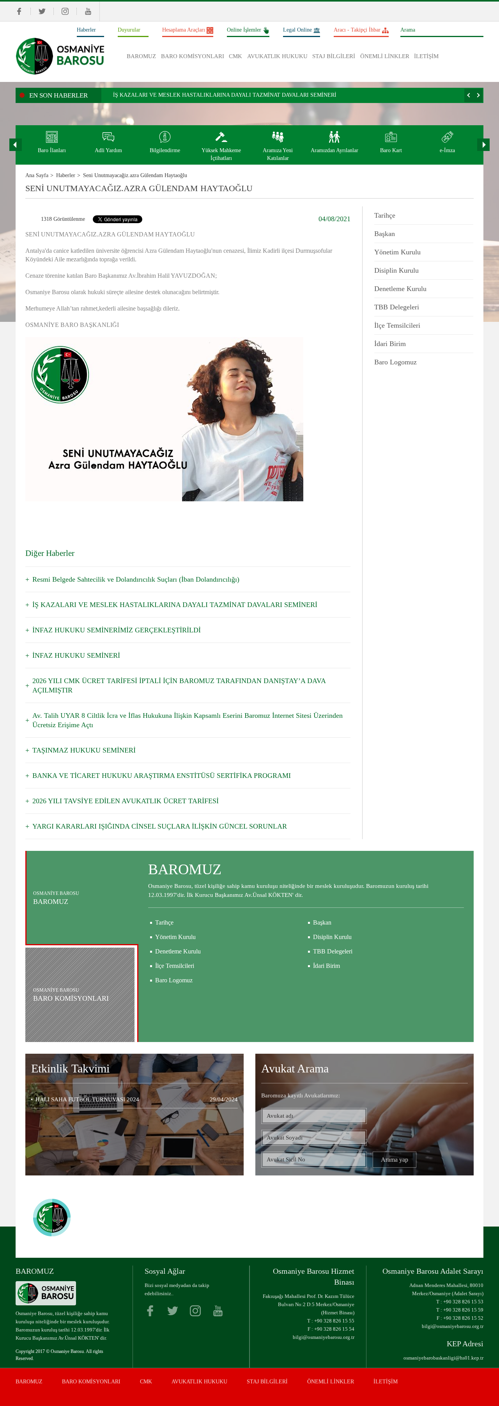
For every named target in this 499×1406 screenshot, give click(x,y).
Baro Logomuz (395, 362)
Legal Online (297, 30)
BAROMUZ (141, 56)
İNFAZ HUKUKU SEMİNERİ (76, 655)
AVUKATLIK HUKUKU (277, 56)
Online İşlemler (244, 30)
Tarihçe (384, 215)
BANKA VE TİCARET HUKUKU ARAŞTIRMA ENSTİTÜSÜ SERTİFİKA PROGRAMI (161, 775)
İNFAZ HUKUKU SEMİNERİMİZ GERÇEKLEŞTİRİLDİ (116, 630)
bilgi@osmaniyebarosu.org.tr (323, 1337)
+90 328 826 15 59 (463, 1310)
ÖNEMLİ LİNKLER (384, 56)
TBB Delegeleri (396, 307)
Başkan (384, 234)
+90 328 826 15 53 (463, 1302)
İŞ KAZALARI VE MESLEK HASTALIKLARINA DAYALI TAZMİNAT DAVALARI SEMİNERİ (224, 95)
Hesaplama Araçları (183, 30)
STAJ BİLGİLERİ (333, 56)
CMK (235, 56)
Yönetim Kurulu (397, 252)
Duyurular (129, 30)
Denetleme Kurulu (400, 289)
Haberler (86, 30)
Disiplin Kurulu (396, 270)
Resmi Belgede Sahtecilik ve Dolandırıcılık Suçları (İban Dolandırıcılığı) (135, 579)
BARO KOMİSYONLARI (192, 56)
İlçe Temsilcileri (397, 325)
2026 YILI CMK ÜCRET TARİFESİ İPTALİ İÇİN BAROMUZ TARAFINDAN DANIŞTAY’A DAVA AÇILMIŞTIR (179, 685)
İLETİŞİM (426, 56)
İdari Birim (390, 344)
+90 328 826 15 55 (334, 1321)
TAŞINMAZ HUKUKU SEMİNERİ (84, 750)
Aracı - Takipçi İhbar (357, 30)
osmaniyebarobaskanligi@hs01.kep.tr (443, 1358)
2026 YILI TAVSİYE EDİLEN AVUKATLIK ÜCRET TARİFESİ (125, 801)
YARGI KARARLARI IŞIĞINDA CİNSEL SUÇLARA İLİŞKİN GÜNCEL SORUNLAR (159, 826)
